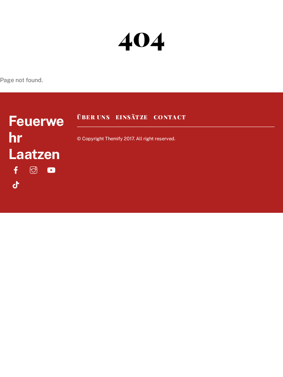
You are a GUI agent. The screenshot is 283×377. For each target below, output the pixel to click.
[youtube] (51, 169)
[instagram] (33, 169)
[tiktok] (15, 184)
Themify (114, 138)
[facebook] (15, 169)
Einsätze (132, 117)
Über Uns (93, 117)
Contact (170, 117)
